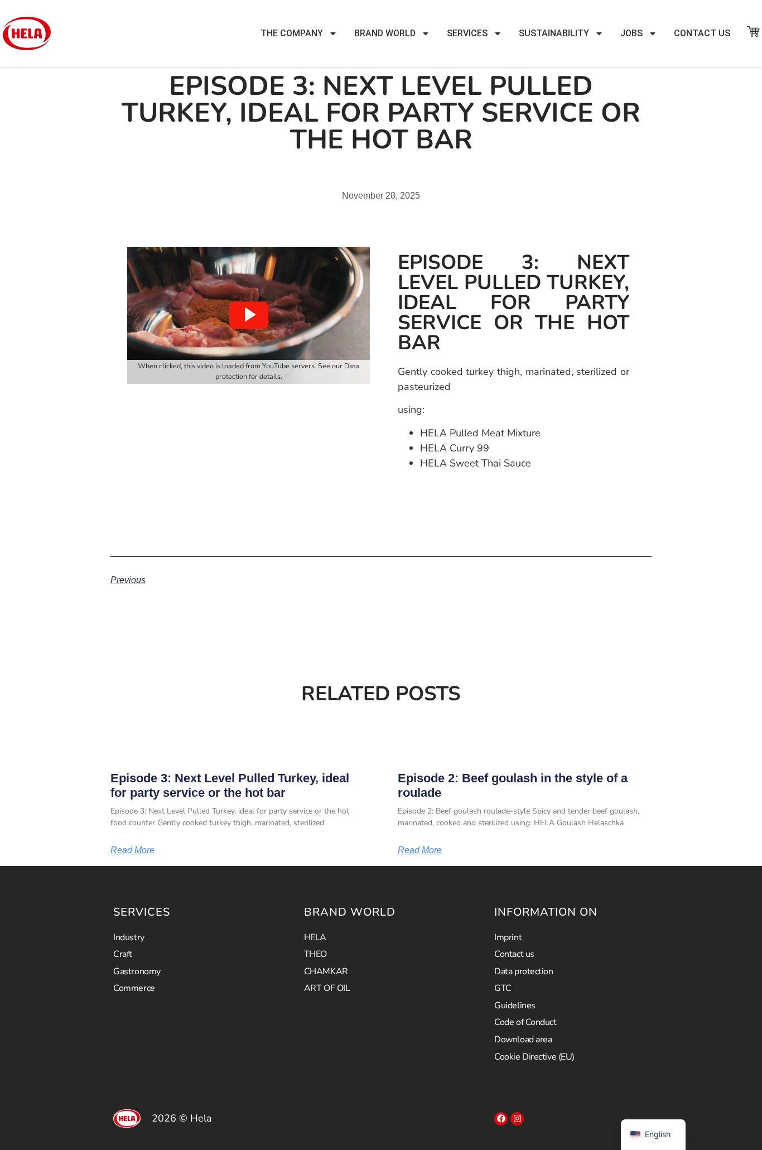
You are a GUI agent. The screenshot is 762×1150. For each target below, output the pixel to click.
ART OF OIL (327, 988)
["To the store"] (753, 31)
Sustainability (554, 33)
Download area (523, 1039)
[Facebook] (501, 1118)
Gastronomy (137, 971)
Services (467, 33)
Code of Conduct (525, 1022)
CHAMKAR (326, 971)
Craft (122, 954)
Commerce (134, 988)
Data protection (523, 971)
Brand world (385, 33)
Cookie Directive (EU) (534, 1057)
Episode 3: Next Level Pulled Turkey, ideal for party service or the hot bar (229, 785)
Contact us (702, 33)
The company (292, 33)
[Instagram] (517, 1118)
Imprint (508, 937)
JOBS (631, 33)
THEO (315, 954)
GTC (503, 988)
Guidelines (515, 1005)
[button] (248, 315)
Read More (132, 850)
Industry (128, 937)
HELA (315, 937)
